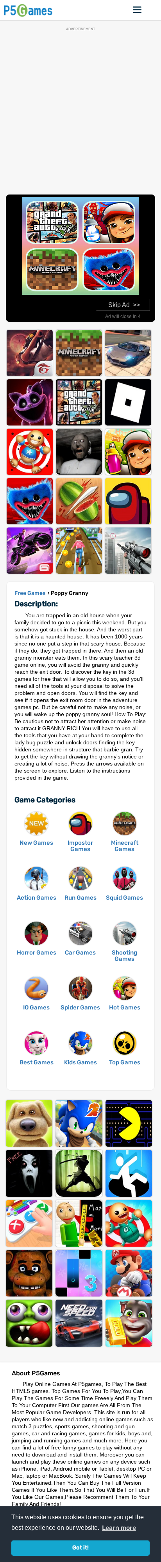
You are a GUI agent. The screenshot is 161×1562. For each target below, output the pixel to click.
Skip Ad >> (124, 305)
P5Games (29, 10)
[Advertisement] (80, 112)
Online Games (137, 10)
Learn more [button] (119, 1527)
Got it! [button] (80, 1547)
